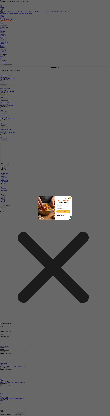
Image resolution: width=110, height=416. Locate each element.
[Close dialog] (70, 198)
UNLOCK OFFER (63, 211)
